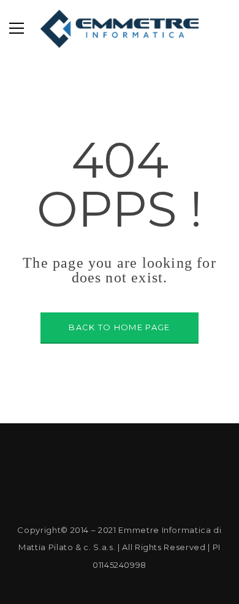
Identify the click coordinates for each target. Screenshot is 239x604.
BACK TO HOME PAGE (119, 327)
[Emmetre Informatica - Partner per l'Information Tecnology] (119, 28)
